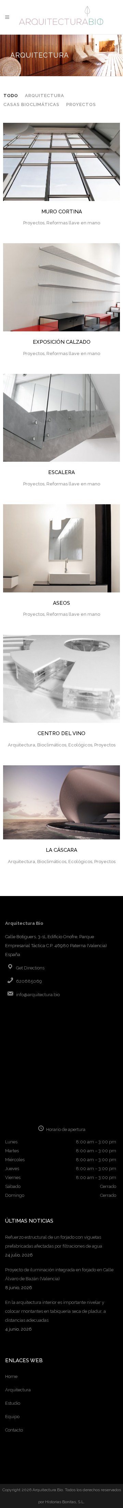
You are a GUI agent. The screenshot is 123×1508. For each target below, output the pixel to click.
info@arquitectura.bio (38, 994)
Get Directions (30, 967)
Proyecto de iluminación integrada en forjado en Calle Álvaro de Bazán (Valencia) (59, 1274)
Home (11, 1376)
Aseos (61, 603)
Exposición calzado (62, 342)
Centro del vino (61, 733)
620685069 (29, 981)
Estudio (12, 1403)
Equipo (12, 1416)
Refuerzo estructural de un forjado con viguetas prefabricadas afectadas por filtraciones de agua (53, 1242)
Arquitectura (18, 1389)
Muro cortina (61, 212)
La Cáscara (61, 850)
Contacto (14, 1430)
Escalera (61, 472)
